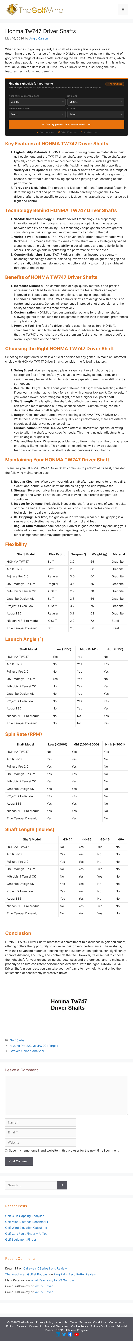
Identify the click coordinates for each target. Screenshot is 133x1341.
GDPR (59, 1330)
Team (73, 1322)
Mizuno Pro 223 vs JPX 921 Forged (34, 1046)
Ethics (10, 1326)
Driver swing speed (19, 109)
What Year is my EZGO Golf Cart (53, 1280)
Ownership (35, 1326)
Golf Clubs (17, 1040)
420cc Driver (44, 1286)
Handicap (72, 96)
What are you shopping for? (24, 96)
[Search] (62, 1185)
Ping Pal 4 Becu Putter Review (75, 1274)
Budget (71, 109)
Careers (21, 1326)
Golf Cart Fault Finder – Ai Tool (26, 1233)
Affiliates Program (77, 1330)
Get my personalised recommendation (68, 124)
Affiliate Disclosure (102, 1326)
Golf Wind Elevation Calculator (26, 1227)
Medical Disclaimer (56, 1326)
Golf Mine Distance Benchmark (26, 1222)
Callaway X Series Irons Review (45, 1268)
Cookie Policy (79, 1326)
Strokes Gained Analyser (27, 1051)
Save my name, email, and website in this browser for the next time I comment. (64, 1150)
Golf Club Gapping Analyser (24, 1216)
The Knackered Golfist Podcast (26, 1274)
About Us (61, 1322)
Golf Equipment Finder (20, 1239)
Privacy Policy (44, 1322)
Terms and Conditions (93, 1322)
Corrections (116, 1322)
